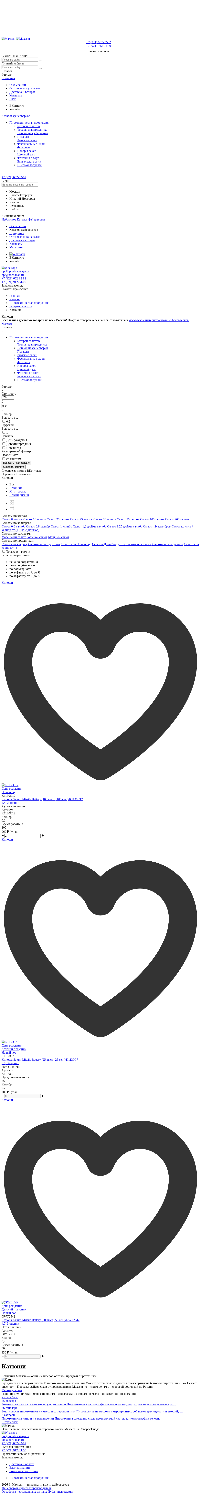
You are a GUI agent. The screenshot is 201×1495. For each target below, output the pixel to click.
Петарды (23, 136)
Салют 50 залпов (128, 519)
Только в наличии (18, 551)
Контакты (16, 95)
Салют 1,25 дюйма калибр (124, 526)
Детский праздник (18, 444)
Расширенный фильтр (16, 451)
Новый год (13, 447)
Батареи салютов (28, 126)
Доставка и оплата (21, 1464)
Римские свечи (27, 140)
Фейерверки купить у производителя (26, 1488)
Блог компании (19, 1467)
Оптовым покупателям (24, 88)
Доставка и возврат (22, 92)
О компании (17, 84)
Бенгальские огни (29, 161)
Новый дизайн (19, 495)
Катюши (7, 582)
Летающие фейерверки (32, 133)
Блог (12, 99)
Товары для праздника (32, 129)
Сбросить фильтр (13, 466)
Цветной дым (26, 154)
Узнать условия (12, 1390)
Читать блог (10, 1397)
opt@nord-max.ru (13, 275)
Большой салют (36, 537)
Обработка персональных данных (24, 1491)
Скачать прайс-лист (15, 55)
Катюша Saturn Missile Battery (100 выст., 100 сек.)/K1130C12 (42, 799)
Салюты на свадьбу (14, 544)
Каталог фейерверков (16, 116)
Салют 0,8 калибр (38, 526)
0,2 (8, 421)
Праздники (16, 233)
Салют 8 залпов (12, 519)
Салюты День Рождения (108, 544)
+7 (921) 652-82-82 (98, 42)
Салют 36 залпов (104, 519)
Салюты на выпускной (167, 544)
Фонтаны (23, 147)
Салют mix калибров (157, 526)
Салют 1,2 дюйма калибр (89, 526)
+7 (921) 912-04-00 (98, 45)
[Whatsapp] (17, 254)
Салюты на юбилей (138, 544)
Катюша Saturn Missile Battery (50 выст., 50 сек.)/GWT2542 (40, 1320)
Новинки (15, 488)
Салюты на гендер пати (44, 544)
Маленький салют (14, 537)
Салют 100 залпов (152, 519)
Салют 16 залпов (34, 519)
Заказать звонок (98, 51)
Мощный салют (58, 537)
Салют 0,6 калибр (13, 526)
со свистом (13, 458)
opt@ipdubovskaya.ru (15, 271)
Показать (16, 462)
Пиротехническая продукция (28, 122)
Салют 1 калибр (61, 526)
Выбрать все (10, 417)
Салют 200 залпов (177, 519)
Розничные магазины (23, 1471)
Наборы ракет (26, 151)
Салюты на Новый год (76, 544)
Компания (8, 78)
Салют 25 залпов (81, 519)
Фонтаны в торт (28, 158)
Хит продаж (17, 491)
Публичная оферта (60, 1491)
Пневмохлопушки (29, 165)
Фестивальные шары (31, 143)
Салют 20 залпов (58, 519)
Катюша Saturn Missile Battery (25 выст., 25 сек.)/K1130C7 (40, 1059)
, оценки (10, 802)
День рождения (16, 440)
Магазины (16, 247)
